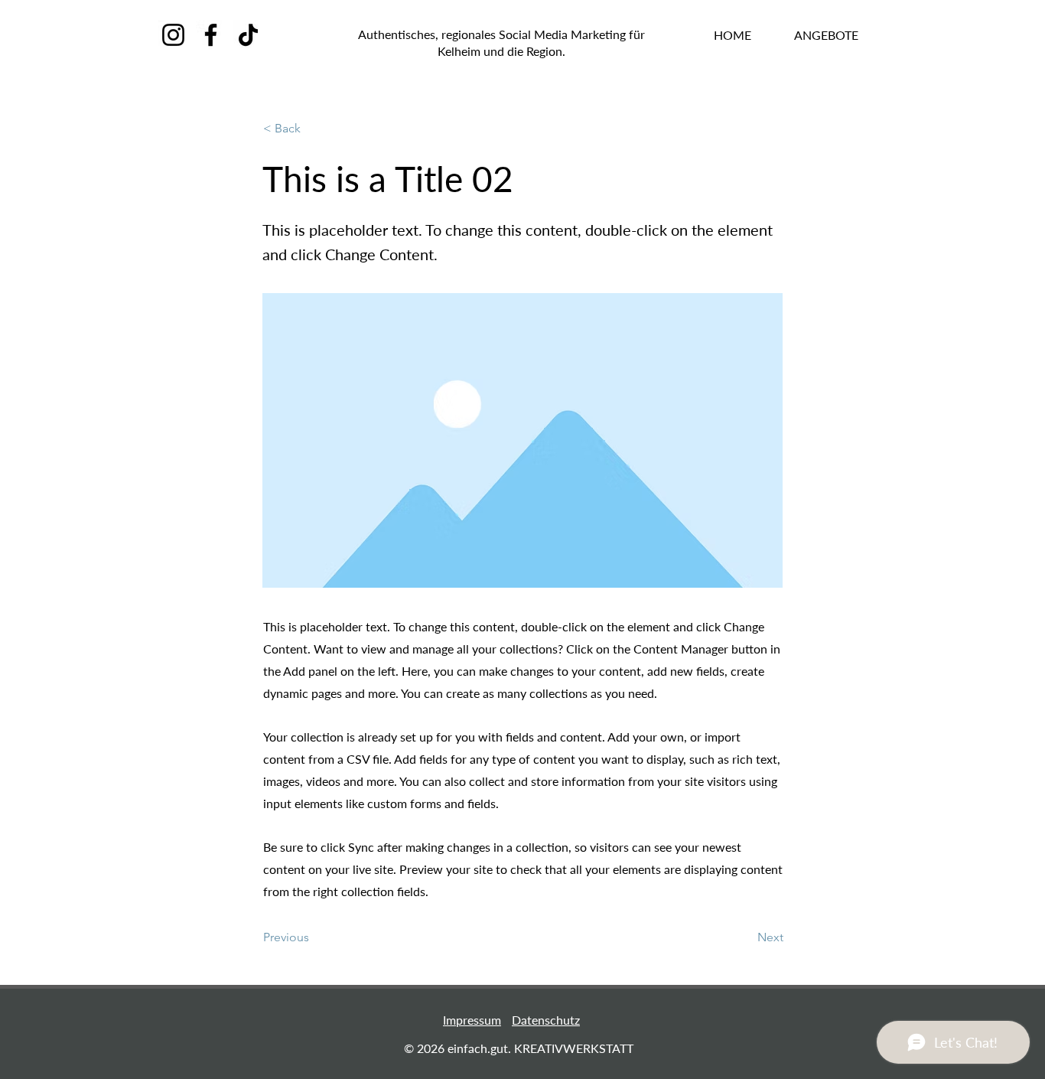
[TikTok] (248, 35)
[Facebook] (211, 35)
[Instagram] (173, 35)
